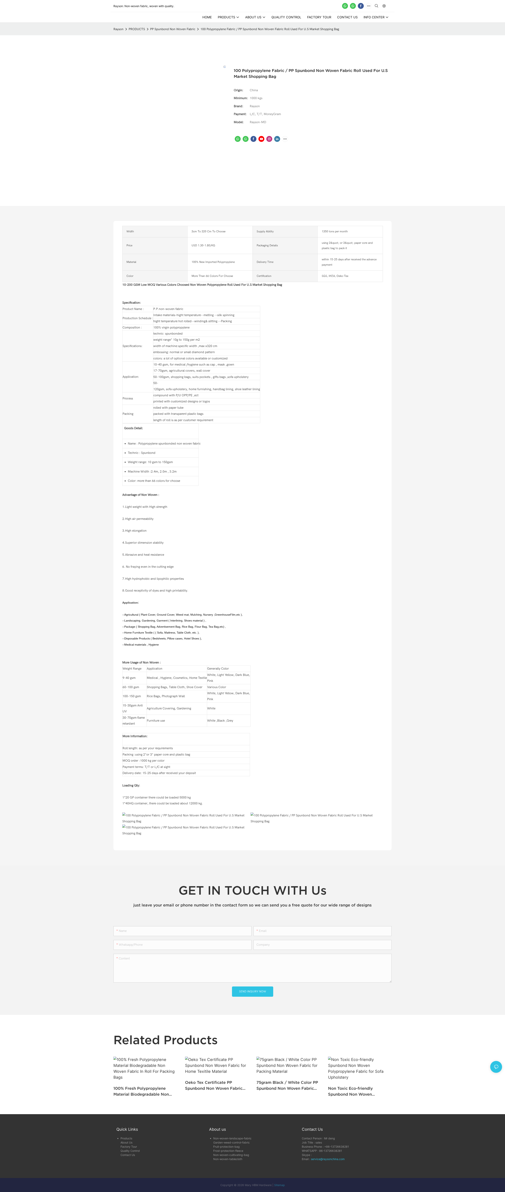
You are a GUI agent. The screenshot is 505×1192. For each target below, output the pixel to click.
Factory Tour (129, 1146)
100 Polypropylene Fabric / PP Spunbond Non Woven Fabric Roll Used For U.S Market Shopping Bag (269, 29)
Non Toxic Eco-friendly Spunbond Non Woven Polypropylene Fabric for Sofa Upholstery (357, 1091)
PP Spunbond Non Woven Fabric (172, 29)
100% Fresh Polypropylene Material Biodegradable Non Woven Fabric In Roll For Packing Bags (141, 1091)
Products (126, 1138)
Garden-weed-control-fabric (231, 1142)
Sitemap (279, 1185)
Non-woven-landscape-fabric (232, 1138)
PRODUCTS (137, 29)
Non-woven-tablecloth (227, 1159)
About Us (126, 1142)
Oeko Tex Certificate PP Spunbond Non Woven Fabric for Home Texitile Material (213, 1085)
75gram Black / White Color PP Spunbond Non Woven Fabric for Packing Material (287, 1085)
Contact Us (128, 1155)
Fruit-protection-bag (226, 1146)
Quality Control (130, 1150)
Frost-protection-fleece (228, 1150)
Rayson (118, 29)
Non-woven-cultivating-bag (231, 1155)
